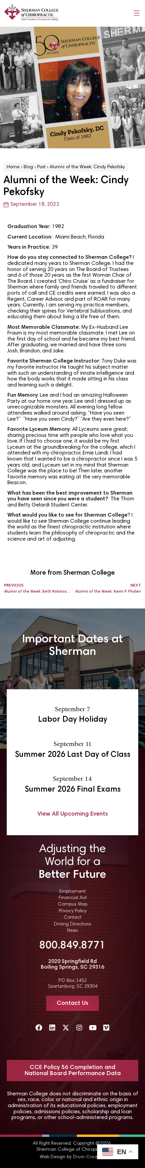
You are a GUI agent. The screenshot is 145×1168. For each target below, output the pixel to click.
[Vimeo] (106, 1028)
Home (13, 167)
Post (41, 167)
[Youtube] (92, 1028)
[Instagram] (79, 1028)
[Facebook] (39, 1028)
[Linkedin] (52, 1028)
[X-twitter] (65, 1028)
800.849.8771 (72, 946)
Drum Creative (89, 1157)
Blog (28, 167)
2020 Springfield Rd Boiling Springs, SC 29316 (72, 964)
